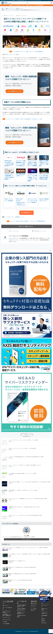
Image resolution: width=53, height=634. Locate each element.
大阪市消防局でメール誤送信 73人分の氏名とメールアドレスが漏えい (23, 490)
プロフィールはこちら (26, 539)
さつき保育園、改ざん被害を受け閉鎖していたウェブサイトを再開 (22, 473)
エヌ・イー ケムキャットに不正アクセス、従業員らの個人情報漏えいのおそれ (25, 465)
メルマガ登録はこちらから (14, 91)
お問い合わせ (44, 622)
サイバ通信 (5, 621)
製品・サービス (5, 605)
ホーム (4, 603)
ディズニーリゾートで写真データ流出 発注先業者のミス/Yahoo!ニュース (23, 119)
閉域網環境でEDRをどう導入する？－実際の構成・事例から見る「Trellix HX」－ (25, 506)
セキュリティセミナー (7, 619)
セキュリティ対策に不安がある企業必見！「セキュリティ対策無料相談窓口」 (28, 221)
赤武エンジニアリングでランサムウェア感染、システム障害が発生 (22, 448)
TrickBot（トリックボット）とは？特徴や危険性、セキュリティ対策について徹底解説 (32, 177)
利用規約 (43, 618)
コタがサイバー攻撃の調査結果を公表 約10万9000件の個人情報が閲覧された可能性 (26, 456)
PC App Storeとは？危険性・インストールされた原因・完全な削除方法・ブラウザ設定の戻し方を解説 (29, 481)
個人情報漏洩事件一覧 (26, 212)
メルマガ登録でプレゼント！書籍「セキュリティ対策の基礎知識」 (28, 5)
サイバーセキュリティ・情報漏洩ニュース (14, 217)
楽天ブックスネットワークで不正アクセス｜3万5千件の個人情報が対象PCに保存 (25, 515)
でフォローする (14, 231)
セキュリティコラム (6, 617)
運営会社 (43, 620)
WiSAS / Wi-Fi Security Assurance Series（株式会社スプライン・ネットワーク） (20, 202)
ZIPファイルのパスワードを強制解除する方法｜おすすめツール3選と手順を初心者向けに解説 (28, 498)
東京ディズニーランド (11, 54)
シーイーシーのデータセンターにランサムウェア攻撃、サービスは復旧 (23, 440)
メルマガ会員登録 (6, 623)
